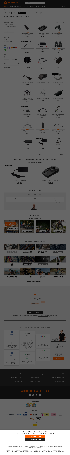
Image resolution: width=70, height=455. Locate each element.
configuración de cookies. (45, 433)
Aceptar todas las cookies (34, 436)
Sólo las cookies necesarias (35, 439)
